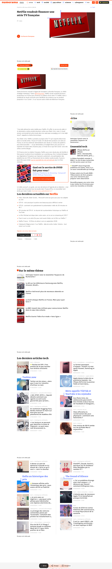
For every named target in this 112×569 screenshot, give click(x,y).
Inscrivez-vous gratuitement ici (41, 191)
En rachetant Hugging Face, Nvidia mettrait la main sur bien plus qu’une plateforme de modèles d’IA (41, 411)
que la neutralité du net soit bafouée (42, 160)
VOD (35, 239)
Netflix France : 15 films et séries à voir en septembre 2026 (38, 221)
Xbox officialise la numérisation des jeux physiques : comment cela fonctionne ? (83, 414)
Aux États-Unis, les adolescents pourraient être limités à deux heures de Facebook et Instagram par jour (83, 401)
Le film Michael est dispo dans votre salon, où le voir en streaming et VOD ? (43, 215)
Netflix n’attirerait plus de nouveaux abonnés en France (45, 292)
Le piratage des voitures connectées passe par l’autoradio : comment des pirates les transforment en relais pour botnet (41, 513)
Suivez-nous (64, 65)
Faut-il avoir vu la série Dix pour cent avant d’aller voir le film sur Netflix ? (42, 218)
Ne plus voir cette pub (23, 61)
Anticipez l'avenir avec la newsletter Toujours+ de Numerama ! (45, 276)
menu (22, 2)
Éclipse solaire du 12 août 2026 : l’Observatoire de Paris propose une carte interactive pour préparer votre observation (81, 175)
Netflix (54, 194)
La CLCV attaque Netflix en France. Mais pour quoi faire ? (45, 301)
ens (56, 133)
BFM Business (39, 94)
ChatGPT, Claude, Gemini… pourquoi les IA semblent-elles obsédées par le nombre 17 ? (83, 466)
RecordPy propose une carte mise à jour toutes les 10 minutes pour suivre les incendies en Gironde (82, 184)
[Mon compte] (93, 2)
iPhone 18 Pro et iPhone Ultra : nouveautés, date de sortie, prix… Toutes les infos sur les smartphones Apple (85, 153)
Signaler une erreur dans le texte (26, 231)
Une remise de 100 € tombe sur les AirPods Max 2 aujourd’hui (84, 427)
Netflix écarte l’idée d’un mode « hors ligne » (43, 316)
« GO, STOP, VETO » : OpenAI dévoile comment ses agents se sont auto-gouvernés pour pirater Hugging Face (41, 398)
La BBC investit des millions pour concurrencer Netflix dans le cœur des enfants (47, 309)
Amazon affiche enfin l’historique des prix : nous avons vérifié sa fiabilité (40, 485)
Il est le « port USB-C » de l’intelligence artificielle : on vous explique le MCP (83, 523)
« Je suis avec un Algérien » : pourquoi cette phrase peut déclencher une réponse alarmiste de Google (40, 500)
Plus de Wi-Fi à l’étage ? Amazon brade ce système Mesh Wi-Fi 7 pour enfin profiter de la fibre (40, 527)
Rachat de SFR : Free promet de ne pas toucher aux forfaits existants (40, 366)
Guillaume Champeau (27, 36)
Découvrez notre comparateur (44, 179)
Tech (93, 7)
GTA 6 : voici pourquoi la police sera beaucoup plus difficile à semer (40, 203)
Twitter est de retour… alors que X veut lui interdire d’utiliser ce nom (41, 383)
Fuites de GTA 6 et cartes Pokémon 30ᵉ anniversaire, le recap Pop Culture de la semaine (83, 510)
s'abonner (105, 2)
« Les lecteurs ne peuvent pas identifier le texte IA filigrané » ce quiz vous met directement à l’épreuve (40, 425)
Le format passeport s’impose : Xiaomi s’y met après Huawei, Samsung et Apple (83, 367)
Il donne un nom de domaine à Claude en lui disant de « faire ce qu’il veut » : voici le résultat (39, 466)
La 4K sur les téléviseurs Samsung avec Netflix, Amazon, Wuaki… (44, 284)
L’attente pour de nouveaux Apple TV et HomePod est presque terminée (84, 496)
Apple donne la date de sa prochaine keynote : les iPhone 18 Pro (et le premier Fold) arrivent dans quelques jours (84, 381)
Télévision (28, 239)
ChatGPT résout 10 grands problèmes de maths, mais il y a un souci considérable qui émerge (82, 167)
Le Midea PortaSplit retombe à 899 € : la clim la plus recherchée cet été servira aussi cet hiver (82, 160)
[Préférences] (97, 2)
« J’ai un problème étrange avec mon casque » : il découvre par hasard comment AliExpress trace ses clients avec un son (83, 483)
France (20, 239)
